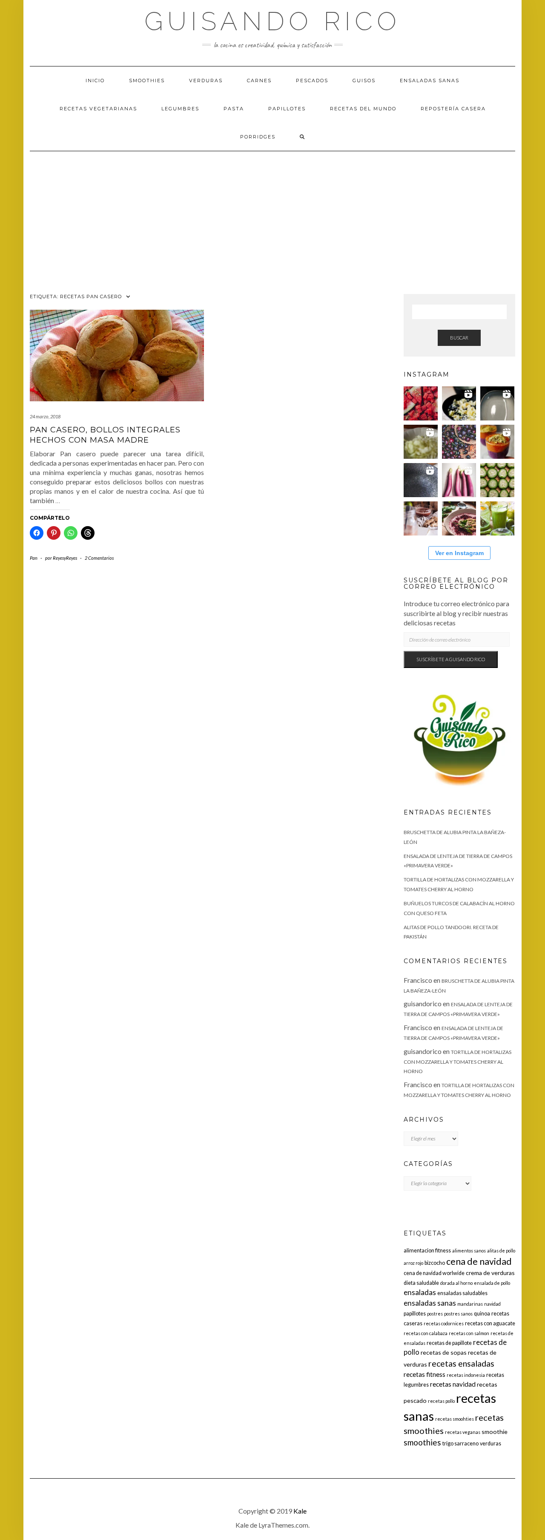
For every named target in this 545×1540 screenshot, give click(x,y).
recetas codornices (444, 1323)
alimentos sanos (469, 1250)
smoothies (422, 1442)
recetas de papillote (449, 1343)
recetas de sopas (444, 1352)
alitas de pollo (501, 1250)
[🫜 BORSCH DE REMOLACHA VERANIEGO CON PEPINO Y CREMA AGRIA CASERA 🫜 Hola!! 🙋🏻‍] (459, 518)
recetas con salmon (469, 1333)
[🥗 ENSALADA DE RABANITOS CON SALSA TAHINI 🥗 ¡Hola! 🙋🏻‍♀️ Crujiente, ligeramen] (421, 480)
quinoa (482, 1313)
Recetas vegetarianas (98, 109)
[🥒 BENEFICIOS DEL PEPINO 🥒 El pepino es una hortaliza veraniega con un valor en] (497, 480)
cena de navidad (479, 1261)
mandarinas (470, 1304)
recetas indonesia (466, 1375)
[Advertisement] (272, 215)
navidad (492, 1304)
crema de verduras (490, 1272)
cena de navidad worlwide (434, 1273)
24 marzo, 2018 (45, 416)
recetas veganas (462, 1432)
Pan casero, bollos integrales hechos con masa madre (105, 434)
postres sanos (458, 1313)
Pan (33, 558)
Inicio (95, 80)
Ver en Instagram (459, 553)
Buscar (459, 337)
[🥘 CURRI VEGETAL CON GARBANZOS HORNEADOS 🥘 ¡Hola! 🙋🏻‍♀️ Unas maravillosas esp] (497, 403)
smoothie (495, 1431)
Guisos (364, 80)
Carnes (259, 80)
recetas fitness (424, 1374)
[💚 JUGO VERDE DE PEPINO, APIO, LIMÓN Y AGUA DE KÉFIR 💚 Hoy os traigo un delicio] (497, 518)
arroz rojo (413, 1263)
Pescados (312, 80)
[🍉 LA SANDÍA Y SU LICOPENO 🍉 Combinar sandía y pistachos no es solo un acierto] (421, 403)
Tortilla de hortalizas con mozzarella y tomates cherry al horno (457, 1062)
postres (435, 1313)
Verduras (206, 80)
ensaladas (420, 1292)
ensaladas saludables (462, 1293)
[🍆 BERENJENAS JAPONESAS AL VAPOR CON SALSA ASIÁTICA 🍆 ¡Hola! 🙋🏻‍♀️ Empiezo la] (459, 480)
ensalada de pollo (492, 1283)
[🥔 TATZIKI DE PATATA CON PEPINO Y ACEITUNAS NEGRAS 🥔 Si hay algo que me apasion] (459, 403)
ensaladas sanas (430, 1302)
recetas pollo (441, 1401)
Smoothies (147, 80)
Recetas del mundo (363, 109)
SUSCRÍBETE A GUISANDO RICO (450, 659)
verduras (490, 1443)
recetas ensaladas (461, 1363)
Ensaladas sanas (429, 80)
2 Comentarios (99, 558)
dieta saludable (421, 1283)
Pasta (234, 109)
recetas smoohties (454, 1419)
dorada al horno (456, 1283)
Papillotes (287, 109)
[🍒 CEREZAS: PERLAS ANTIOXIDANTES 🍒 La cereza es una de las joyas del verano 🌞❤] (459, 442)
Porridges (257, 137)
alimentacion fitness (427, 1250)
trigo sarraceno (460, 1443)
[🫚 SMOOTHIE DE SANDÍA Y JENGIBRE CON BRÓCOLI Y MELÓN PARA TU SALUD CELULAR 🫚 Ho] (421, 518)
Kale (300, 1511)
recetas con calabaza (425, 1333)
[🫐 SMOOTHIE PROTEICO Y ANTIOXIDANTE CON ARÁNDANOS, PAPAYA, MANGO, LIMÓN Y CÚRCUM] (497, 442)
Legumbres (180, 109)
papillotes (415, 1313)
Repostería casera (453, 109)
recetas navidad (453, 1384)
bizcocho (435, 1263)
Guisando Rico (272, 21)
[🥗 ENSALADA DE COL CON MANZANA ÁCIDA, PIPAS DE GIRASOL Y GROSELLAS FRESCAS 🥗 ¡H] (421, 442)
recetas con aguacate (490, 1323)
